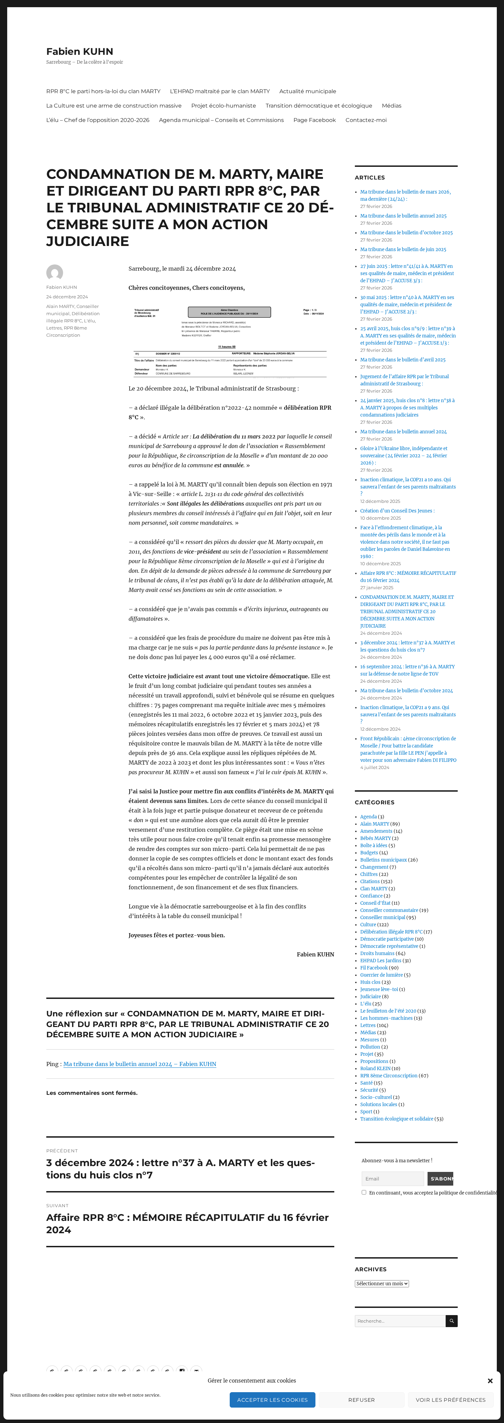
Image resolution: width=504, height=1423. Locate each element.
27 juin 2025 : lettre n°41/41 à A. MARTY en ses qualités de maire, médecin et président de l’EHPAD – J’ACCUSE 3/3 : (407, 273)
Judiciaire (370, 997)
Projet (366, 1054)
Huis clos (370, 982)
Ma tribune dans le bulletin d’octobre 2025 (406, 233)
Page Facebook (314, 120)
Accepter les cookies (272, 1400)
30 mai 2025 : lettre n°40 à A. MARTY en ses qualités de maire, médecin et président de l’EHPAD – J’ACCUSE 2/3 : (407, 305)
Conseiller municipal (382, 917)
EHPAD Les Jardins (380, 961)
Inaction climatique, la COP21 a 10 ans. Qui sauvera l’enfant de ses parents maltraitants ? (408, 487)
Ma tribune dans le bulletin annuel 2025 (403, 216)
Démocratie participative (387, 939)
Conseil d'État (375, 903)
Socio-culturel (376, 1097)
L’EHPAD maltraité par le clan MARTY (220, 91)
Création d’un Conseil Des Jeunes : (397, 511)
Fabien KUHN (79, 51)
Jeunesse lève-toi (379, 989)
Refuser (361, 1400)
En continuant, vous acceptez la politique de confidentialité (432, 1193)
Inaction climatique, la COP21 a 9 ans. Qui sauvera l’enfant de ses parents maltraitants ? (408, 715)
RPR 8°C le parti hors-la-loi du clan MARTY (103, 91)
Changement (374, 867)
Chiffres (369, 874)
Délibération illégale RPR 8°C (391, 932)
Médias (391, 105)
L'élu (89, 320)
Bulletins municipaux (383, 860)
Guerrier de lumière (381, 975)
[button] (490, 1380)
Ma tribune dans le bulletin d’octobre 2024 (406, 691)
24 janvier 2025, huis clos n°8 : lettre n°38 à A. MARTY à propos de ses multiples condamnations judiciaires (407, 408)
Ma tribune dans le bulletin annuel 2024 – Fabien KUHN (139, 1064)
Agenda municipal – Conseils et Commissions (221, 120)
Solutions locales (378, 1105)
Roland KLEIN (375, 1069)
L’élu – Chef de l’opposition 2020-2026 (97, 120)
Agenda (368, 817)
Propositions (374, 1061)
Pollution (370, 1047)
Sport (366, 1112)
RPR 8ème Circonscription (389, 1076)
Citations (370, 881)
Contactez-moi (366, 120)
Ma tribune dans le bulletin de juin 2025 (403, 249)
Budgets (369, 853)
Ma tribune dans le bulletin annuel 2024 (403, 432)
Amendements (376, 831)
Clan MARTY (373, 889)
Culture (368, 925)
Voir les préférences (451, 1400)
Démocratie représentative (389, 946)
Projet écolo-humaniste (223, 105)
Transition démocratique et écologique (319, 105)
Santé (366, 1083)
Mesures (369, 1040)
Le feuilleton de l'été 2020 (388, 1011)
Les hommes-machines (386, 1018)
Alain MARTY (60, 306)
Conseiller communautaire (389, 910)
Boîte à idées (373, 846)
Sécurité (369, 1090)
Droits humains (377, 953)
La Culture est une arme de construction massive (114, 105)
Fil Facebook (374, 968)
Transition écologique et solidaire (396, 1119)
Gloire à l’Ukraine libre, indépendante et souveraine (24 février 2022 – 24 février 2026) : (403, 456)
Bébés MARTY (375, 838)
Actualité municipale (307, 91)
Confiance (371, 896)
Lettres (54, 328)
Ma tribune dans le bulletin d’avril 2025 (403, 360)
